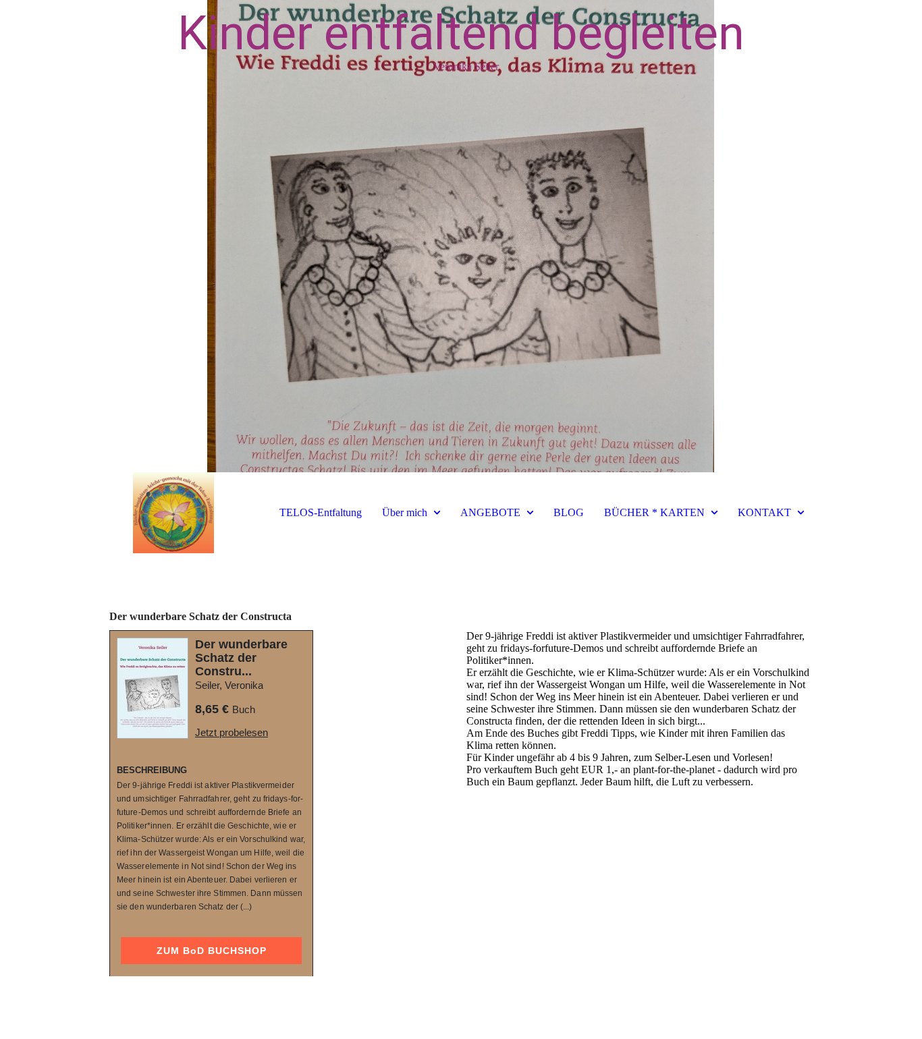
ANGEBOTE (490, 512)
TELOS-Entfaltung (320, 512)
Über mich (404, 512)
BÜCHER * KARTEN (654, 512)
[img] (461, 236)
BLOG (568, 512)
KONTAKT (764, 512)
